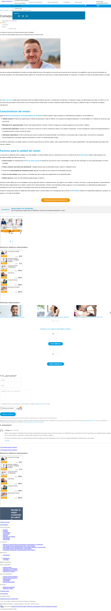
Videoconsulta (18, 8)
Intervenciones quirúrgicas (10, 578)
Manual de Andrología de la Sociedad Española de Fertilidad (23, 115)
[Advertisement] (45, 87)
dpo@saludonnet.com (91, 420)
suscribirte (41, 403)
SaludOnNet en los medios (10, 570)
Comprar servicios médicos (10, 576)
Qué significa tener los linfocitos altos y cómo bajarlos (17, 548)
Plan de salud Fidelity (20, 3)
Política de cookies (8, 588)
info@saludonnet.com (102, 3)
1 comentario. (5, 24)
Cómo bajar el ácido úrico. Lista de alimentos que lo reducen (19, 550)
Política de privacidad (9, 587)
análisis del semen (7, 100)
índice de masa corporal (32, 160)
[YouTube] (27, 16)
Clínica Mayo (84, 155)
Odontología (6, 538)
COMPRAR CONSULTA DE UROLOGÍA (55, 200)
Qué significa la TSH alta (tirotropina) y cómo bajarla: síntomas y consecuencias (24, 547)
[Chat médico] (4, 593)
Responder (7, 440)
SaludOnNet (75, 190)
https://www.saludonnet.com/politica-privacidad (33, 422)
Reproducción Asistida (9, 536)
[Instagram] (23, 16)
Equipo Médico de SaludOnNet (9, 20)
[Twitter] (19, 16)
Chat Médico (18, 5)
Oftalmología (6, 539)
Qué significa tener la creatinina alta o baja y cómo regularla (19, 546)
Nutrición (5, 535)
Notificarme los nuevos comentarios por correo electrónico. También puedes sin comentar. (26, 403)
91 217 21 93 (100, 1)
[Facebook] (15, 16)
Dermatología (6, 532)
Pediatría (5, 531)
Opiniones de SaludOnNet (10, 568)
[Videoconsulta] (4, 591)
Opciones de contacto (9, 571)
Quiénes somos (7, 567)
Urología (4, 26)
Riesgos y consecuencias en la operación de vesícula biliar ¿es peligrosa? (23, 544)
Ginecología (6, 534)
